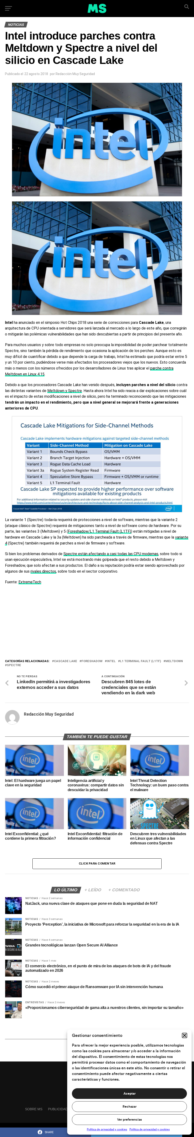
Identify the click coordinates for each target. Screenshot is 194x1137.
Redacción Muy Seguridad (75, 74)
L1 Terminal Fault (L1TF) (140, 661)
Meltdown (174, 661)
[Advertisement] (97, 623)
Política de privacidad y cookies (107, 1129)
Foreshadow (91, 661)
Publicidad (58, 1109)
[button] (184, 1035)
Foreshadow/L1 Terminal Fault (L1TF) (99, 531)
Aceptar (129, 1093)
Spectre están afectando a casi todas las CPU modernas (110, 554)
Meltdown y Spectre (64, 390)
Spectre (14, 665)
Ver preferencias (129, 1119)
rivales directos (43, 571)
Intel (111, 661)
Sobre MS (33, 1109)
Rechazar (130, 1106)
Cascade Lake (65, 661)
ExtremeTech (29, 582)
